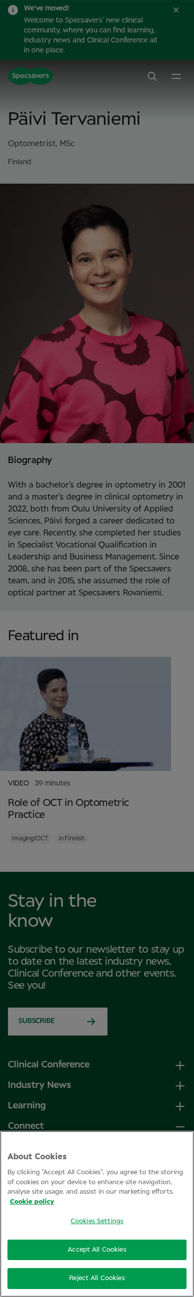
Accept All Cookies (97, 1250)
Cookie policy (32, 1202)
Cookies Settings (97, 1221)
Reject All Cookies (96, 1278)
